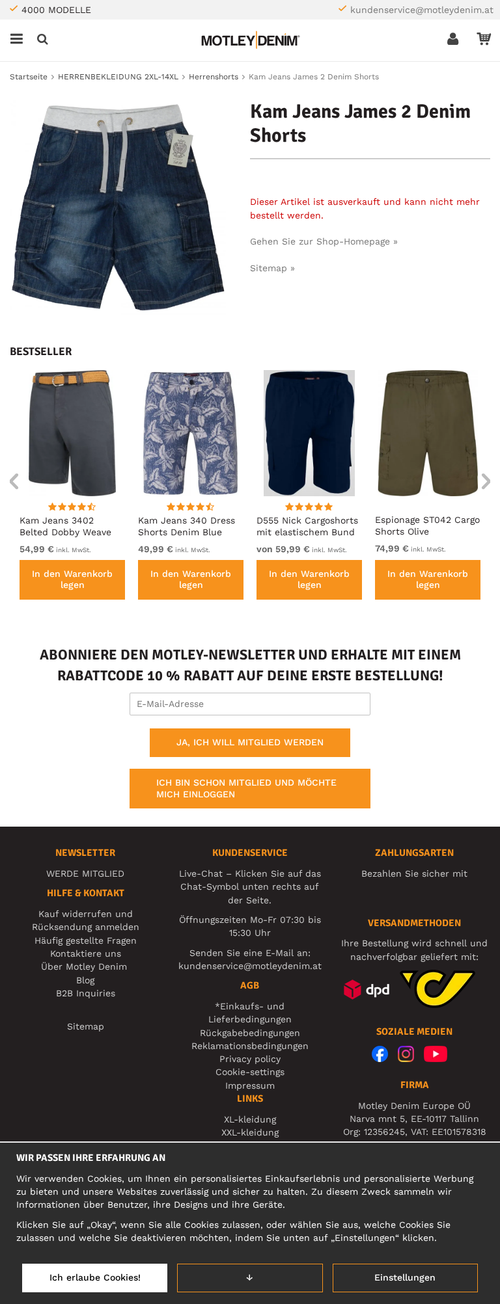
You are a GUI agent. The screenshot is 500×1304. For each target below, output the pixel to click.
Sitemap (85, 1026)
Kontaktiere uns (85, 953)
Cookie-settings (250, 1072)
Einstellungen (405, 1277)
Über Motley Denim (85, 966)
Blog (85, 980)
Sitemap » (272, 268)
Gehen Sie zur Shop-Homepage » (324, 241)
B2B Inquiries (85, 993)
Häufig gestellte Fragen (86, 940)
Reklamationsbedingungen (250, 1046)
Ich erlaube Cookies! (95, 1277)
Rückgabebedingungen (250, 1033)
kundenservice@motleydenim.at (421, 10)
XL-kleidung (250, 1119)
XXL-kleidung (250, 1132)
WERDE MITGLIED (85, 873)
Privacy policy (250, 1059)
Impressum (250, 1085)
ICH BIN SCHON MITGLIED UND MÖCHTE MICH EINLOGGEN (246, 788)
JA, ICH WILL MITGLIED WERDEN (250, 742)
